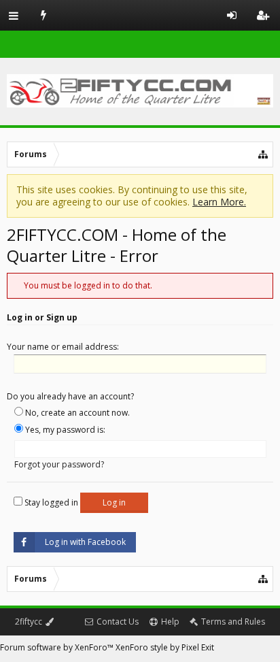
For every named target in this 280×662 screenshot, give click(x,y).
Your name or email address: (63, 346)
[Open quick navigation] (263, 154)
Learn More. (219, 201)
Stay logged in (50, 502)
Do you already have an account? (70, 396)
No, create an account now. (76, 412)
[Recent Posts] (44, 15)
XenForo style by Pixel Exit (165, 647)
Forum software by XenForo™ (58, 647)
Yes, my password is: (64, 429)
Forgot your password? (59, 464)
